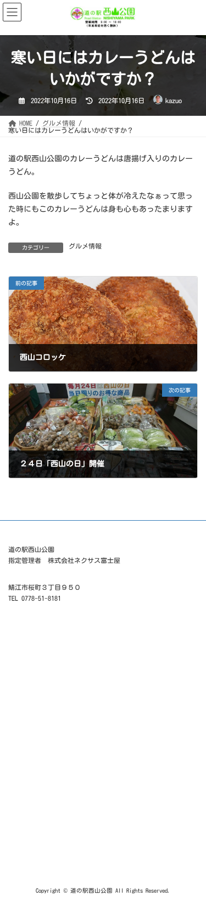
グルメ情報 (85, 246)
